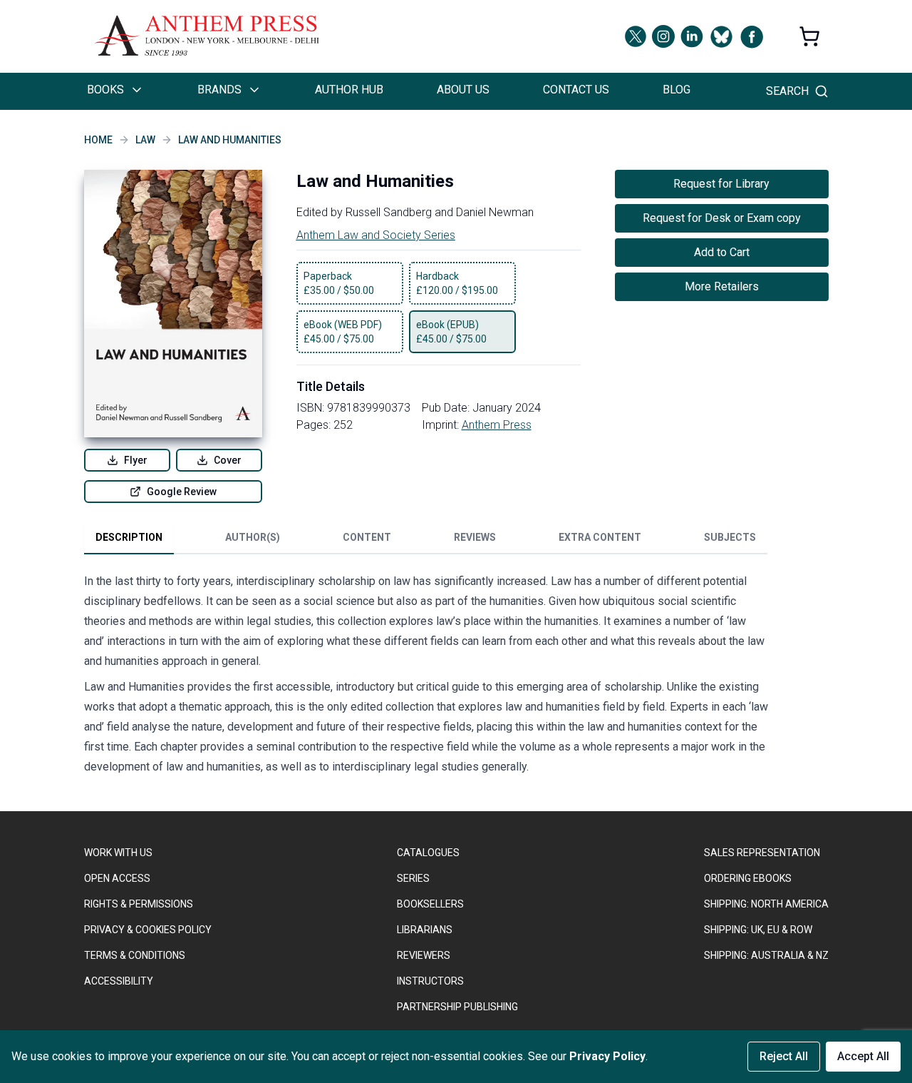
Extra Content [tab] (600, 537)
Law (145, 140)
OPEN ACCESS (117, 878)
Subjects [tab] (730, 537)
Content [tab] (367, 537)
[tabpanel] (426, 677)
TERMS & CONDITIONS (134, 955)
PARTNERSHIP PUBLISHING (457, 1006)
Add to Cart (722, 252)
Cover (228, 460)
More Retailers (722, 286)
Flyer (135, 460)
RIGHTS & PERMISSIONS (138, 904)
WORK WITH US (118, 852)
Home (98, 140)
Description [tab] (128, 537)
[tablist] (425, 540)
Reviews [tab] (475, 537)
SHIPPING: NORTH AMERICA (766, 904)
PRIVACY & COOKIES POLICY (148, 929)
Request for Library (721, 183)
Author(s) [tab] (252, 537)
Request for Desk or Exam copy (722, 218)
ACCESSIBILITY (118, 981)
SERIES (413, 878)
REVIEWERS (423, 955)
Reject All (784, 1056)
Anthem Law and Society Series (375, 235)
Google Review (182, 491)
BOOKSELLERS (430, 904)
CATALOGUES (428, 852)
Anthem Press (497, 425)
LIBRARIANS (424, 929)
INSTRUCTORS (430, 981)
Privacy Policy (607, 1056)
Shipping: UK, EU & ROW (758, 929)
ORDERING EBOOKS (748, 878)
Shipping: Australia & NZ (766, 955)
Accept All (863, 1056)
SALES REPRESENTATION (762, 852)
